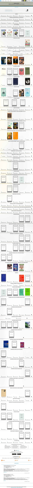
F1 (28, 0)
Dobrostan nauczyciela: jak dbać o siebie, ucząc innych (10, 465)
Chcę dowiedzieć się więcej (13, 487)
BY (25, 0)
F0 (27, 0)
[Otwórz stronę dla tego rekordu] (3, 15)
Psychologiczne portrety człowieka (7, 446)
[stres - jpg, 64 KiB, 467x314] (5, 480)
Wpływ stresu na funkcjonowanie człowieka (8, 474)
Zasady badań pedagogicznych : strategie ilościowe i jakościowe (9, 447)
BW (23, 0)
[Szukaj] (27, 10)
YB (24, 0)
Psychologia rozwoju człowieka (15, 447)
